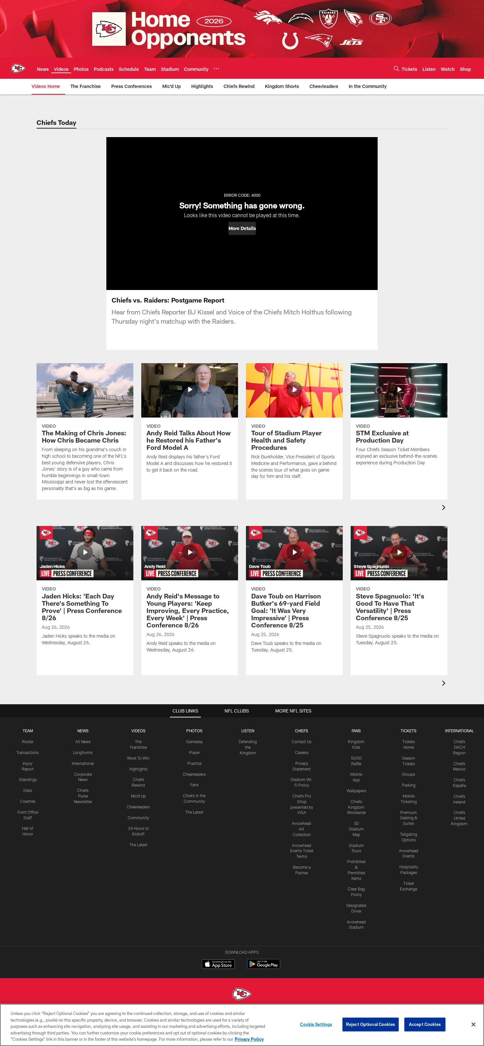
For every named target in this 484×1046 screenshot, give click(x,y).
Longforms (83, 752)
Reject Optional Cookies (370, 1024)
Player (194, 752)
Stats (27, 790)
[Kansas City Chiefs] (242, 994)
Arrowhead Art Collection (301, 829)
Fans (194, 784)
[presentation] (444, 508)
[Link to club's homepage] (18, 68)
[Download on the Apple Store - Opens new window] (218, 965)
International (83, 763)
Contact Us (301, 741)
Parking (409, 785)
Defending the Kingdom (248, 747)
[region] (242, 1025)
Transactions (27, 752)
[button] (242, 228)
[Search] (396, 68)
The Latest (138, 844)
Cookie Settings (316, 1024)
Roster (28, 741)
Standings (28, 779)
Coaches (28, 801)
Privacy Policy (249, 1039)
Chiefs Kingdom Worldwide (356, 807)
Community (138, 817)
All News (83, 741)
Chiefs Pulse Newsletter (83, 796)
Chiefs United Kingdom (459, 818)
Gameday (194, 741)
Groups (408, 774)
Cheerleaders (138, 806)
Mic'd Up (138, 796)
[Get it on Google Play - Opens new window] (263, 967)
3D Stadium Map (356, 829)
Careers (302, 752)
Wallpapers (356, 790)
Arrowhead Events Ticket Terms (301, 851)
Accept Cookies (425, 1024)
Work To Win (138, 758)
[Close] (473, 1024)
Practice (194, 763)
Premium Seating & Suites (408, 818)
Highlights (138, 769)
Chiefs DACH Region (459, 747)
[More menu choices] (216, 68)
